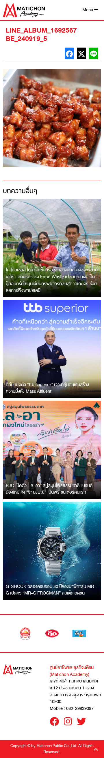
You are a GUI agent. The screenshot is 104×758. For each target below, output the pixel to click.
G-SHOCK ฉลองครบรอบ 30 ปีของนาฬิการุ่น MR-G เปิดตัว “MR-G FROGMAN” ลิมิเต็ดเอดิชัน (51, 590)
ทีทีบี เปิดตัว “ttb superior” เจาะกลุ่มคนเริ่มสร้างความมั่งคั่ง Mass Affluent (47, 388)
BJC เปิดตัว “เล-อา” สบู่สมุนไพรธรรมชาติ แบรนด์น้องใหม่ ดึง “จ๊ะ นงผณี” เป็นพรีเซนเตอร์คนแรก (49, 489)
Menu (88, 10)
